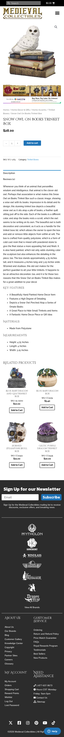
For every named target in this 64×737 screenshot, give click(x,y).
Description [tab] (9, 173)
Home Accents (39, 110)
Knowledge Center (14, 643)
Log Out (9, 701)
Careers (9, 659)
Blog (7, 635)
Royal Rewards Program (46, 646)
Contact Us (41, 697)
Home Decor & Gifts (20, 110)
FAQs (36, 642)
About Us (9, 627)
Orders (8, 685)
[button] (57, 13)
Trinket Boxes (33, 159)
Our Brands (10, 631)
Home (6, 110)
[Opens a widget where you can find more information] (52, 731)
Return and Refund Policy (46, 634)
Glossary (9, 663)
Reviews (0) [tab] (9, 179)
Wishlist (8, 697)
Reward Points (12, 693)
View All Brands (32, 607)
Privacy (8, 651)
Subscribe (51, 497)
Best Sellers (39, 654)
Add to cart (32, 143)
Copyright (9, 647)
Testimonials (40, 650)
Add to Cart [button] (17, 410)
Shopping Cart (12, 689)
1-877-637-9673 (44, 685)
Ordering (38, 630)
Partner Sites (11, 655)
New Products (40, 658)
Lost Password (12, 705)
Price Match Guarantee (45, 638)
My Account (10, 681)
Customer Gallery (13, 639)
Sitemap (41, 701)
